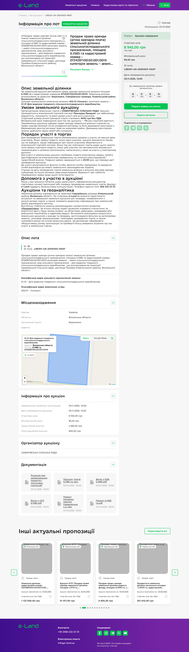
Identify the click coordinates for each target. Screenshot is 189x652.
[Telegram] (112, 633)
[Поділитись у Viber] (139, 128)
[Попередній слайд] (14, 572)
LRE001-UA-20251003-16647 (58, 15)
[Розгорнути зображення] (63, 71)
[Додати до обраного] (63, 38)
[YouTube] (125, 633)
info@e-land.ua (66, 643)
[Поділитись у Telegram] (133, 128)
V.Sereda (113, 646)
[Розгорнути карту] (112, 338)
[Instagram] (106, 633)
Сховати (30, 355)
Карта (86, 338)
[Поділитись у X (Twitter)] (145, 128)
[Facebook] (99, 633)
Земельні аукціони (76, 5)
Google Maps (100, 338)
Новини (95, 5)
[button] (25, 378)
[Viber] (118, 633)
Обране (150, 5)
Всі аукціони (36, 15)
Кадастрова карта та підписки (121, 5)
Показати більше (80, 69)
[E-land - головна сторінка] (28, 5)
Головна (23, 15)
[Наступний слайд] (175, 572)
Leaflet (113, 384)
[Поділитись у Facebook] (126, 128)
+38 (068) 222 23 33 (68, 632)
